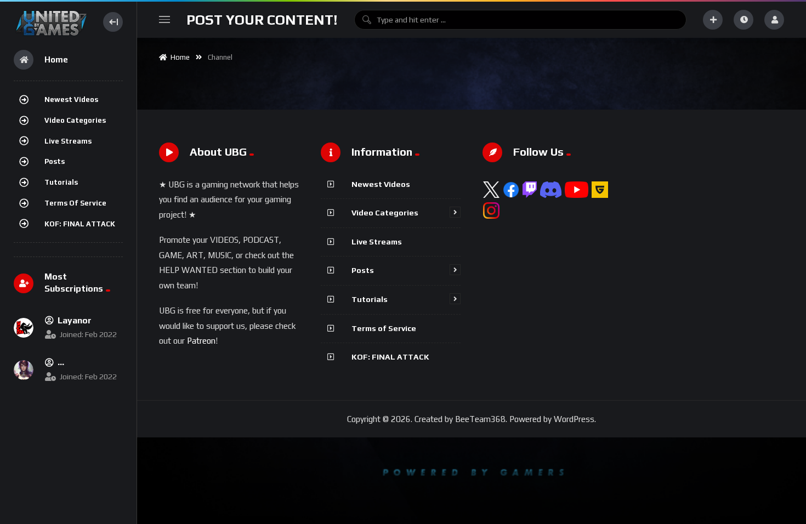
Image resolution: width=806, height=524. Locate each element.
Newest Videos (71, 99)
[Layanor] (23, 328)
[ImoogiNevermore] (23, 370)
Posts (54, 161)
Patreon (201, 340)
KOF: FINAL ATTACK (79, 224)
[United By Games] (51, 22)
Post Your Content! (262, 20)
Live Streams (68, 141)
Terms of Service (75, 203)
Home (178, 57)
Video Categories (75, 120)
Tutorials (61, 182)
